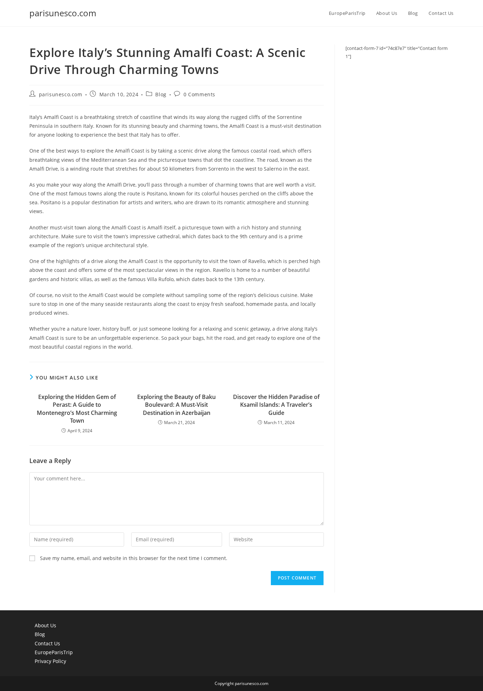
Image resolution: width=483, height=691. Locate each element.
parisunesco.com (62, 13)
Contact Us (47, 643)
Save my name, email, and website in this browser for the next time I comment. (133, 558)
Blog (160, 94)
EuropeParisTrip (54, 652)
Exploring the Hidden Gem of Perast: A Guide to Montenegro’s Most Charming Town (77, 408)
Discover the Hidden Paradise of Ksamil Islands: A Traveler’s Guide (276, 405)
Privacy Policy (50, 661)
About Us (45, 625)
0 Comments (199, 94)
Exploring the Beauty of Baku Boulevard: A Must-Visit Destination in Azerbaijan (176, 405)
